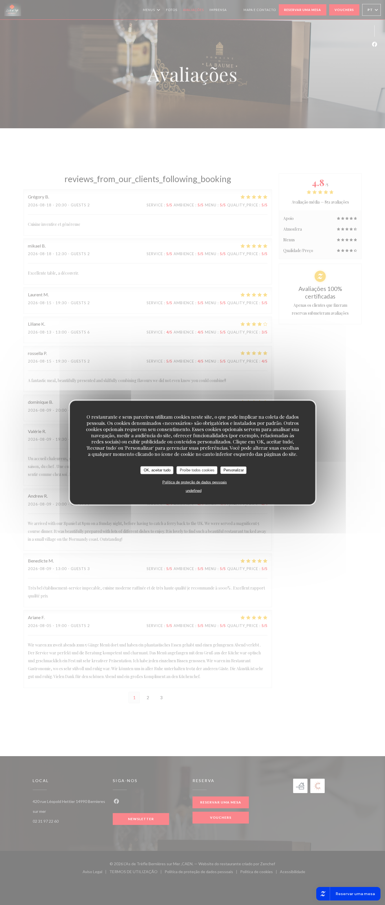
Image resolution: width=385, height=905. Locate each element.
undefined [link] (194, 490)
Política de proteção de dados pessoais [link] (194, 482)
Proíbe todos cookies (197, 470)
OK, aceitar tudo (157, 470)
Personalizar (234, 470)
